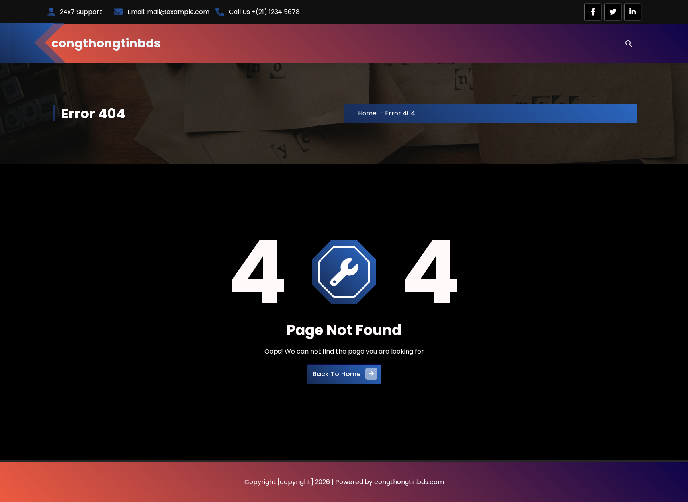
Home (367, 113)
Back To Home (337, 374)
